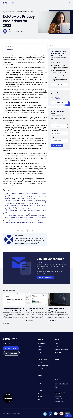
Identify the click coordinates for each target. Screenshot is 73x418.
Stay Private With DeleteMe (45, 277)
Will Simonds (19, 236)
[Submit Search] (68, 45)
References (10, 49)
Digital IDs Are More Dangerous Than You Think (18, 209)
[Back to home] (8, 3)
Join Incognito (57, 146)
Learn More (59, 84)
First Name (54, 123)
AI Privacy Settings (42, 359)
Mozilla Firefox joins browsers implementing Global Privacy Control (23, 221)
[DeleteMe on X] (67, 384)
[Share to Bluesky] (32, 230)
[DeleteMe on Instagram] (60, 384)
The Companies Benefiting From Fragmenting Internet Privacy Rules (24, 222)
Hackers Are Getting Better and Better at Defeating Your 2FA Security (24, 215)
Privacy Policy (58, 396)
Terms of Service (58, 398)
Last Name (54, 130)
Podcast (40, 375)
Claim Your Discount (59, 102)
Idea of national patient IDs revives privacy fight (18, 214)
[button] (69, 3)
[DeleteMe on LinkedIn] (56, 384)
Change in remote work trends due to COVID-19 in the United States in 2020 (26, 197)
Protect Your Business (11, 353)
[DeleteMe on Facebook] (63, 384)
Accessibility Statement (60, 401)
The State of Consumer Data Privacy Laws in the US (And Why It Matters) (25, 202)
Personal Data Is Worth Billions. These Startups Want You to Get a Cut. (24, 219)
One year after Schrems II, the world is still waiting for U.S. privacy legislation (26, 200)
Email (52, 137)
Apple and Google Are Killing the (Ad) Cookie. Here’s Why (21, 198)
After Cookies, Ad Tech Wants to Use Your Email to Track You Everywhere (25, 217)
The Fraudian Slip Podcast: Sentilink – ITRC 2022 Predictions (21, 204)
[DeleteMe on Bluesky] (56, 387)
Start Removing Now (11, 348)
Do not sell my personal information (60, 393)
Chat (68, 416)
